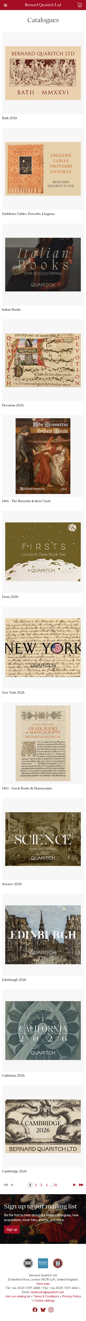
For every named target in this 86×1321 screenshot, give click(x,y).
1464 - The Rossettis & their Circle (26, 501)
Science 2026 (12, 884)
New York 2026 (13, 692)
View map (43, 1283)
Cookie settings (44, 1300)
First (6, 1185)
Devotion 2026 (13, 405)
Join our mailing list (17, 1296)
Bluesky (43, 1309)
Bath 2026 (9, 118)
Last (81, 1185)
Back (12, 1185)
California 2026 (13, 1075)
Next (75, 1185)
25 (55, 1185)
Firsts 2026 (10, 597)
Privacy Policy (71, 1296)
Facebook (35, 1309)
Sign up (11, 1229)
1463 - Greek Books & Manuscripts (27, 788)
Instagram (51, 1309)
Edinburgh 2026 (14, 980)
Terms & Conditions (46, 1296)
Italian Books (11, 309)
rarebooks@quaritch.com (47, 1292)
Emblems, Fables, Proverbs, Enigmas (28, 214)
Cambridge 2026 (14, 1171)
